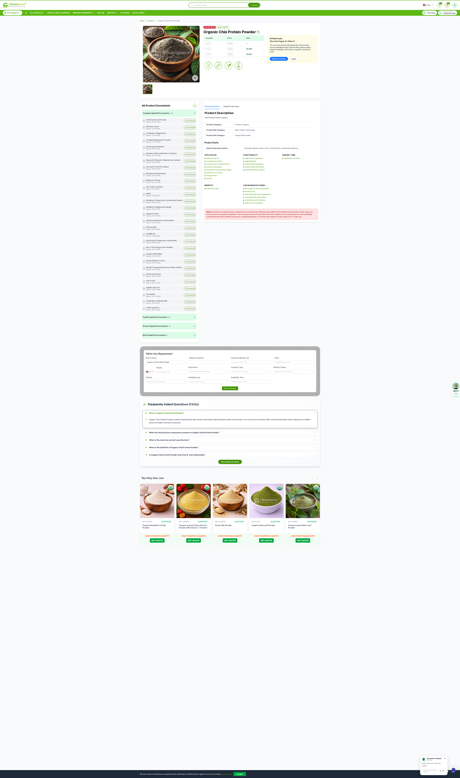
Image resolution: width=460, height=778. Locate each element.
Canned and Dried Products (255, 197)
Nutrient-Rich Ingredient (254, 164)
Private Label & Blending (58, 13)
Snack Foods (250, 191)
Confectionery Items (214, 161)
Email (277, 358)
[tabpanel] (261, 165)
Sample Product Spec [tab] (231, 106)
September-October (292, 158)
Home (142, 21)
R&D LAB (100, 13)
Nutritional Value (212, 188)
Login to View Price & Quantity (157, 536)
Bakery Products (212, 158)
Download (191, 121)
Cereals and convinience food (217, 164)
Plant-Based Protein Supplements (258, 194)
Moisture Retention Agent (255, 170)
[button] (455, 389)
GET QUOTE (157, 540)
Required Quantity (196, 358)
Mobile (159, 368)
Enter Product (151, 358)
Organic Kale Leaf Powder (263, 525)
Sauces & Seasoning (213, 167)
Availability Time (237, 377)
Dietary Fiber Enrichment (254, 167)
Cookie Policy (226, 774)
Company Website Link (240, 358)
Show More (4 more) (230, 462)
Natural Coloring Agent (254, 203)
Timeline (149, 377)
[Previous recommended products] (312, 479)
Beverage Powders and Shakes (257, 188)
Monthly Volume (280, 367)
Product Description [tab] (212, 106)
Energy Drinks (211, 175)
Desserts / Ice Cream (214, 173)
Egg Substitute (250, 161)
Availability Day (194, 377)
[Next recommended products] (317, 479)
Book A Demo (138, 13)
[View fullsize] (195, 78)
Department (193, 367)
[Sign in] (454, 5)
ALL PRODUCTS (36, 13)
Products (151, 21)
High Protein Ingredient (254, 158)
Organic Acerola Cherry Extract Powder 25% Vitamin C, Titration (193, 526)
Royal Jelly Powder (223, 525)
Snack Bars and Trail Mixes (255, 200)
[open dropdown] (43, 12)
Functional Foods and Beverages (218, 170)
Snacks (209, 178)
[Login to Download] (195, 106)
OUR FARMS (125, 13)
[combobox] (207, 371)
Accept (239, 774)
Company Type (237, 367)
